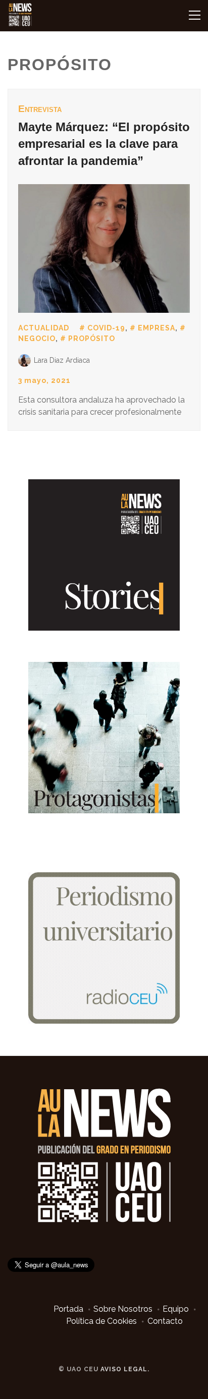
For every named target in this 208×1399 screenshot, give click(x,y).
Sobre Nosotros (122, 1309)
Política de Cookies (101, 1321)
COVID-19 (106, 328)
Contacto (165, 1321)
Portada (68, 1309)
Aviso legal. (124, 1369)
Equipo (176, 1309)
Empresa (156, 328)
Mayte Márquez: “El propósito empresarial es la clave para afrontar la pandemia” (104, 143)
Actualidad (43, 328)
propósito (91, 338)
